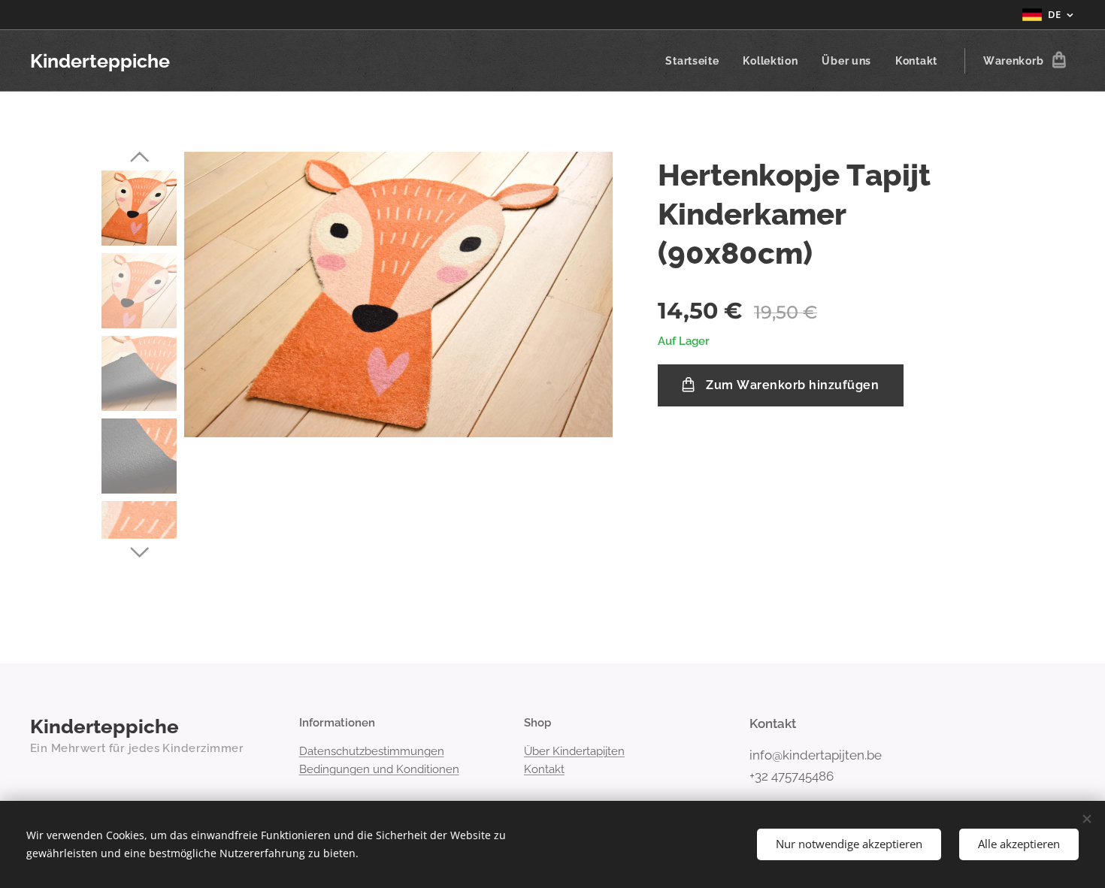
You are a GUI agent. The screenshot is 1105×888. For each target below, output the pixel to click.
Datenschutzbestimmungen (371, 751)
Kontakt (544, 769)
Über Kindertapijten (574, 751)
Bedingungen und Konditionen (379, 769)
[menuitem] (696, 61)
